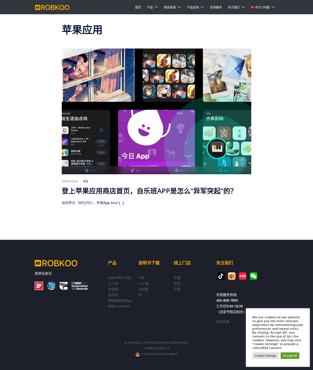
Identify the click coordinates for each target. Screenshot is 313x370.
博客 (86, 181)
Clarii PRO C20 (119, 277)
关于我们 (234, 7)
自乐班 (113, 295)
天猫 (177, 277)
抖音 (177, 289)
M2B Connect (119, 306)
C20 (141, 277)
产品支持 (193, 7)
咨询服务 (216, 7)
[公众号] (253, 276)
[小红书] (242, 276)
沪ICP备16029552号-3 (156, 348)
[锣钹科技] (52, 7)
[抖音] (221, 276)
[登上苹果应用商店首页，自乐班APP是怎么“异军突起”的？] (156, 111)
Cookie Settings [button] (265, 355)
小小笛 (113, 283)
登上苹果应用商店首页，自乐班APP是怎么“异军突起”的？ (149, 190)
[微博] (231, 276)
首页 (138, 7)
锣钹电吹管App (120, 300)
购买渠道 (170, 7)
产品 (150, 7)
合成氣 (113, 289)
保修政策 (223, 321)
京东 (177, 283)
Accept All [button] (290, 355)
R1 (140, 295)
